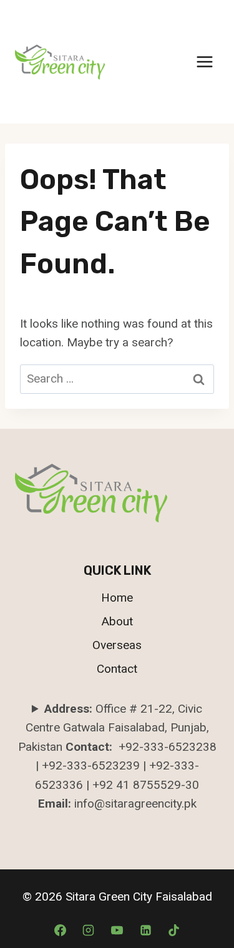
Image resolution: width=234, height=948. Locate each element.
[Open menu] (204, 61)
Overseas (117, 645)
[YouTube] (117, 930)
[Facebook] (60, 930)
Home (117, 597)
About (117, 621)
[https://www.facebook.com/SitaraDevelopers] (145, 930)
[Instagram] (88, 930)
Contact (117, 669)
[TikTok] (174, 930)
